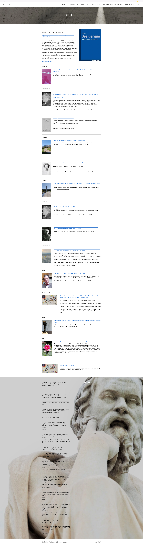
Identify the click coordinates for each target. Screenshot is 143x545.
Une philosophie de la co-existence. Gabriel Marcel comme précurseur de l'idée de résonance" (75, 91)
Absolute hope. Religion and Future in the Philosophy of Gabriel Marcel (69, 140)
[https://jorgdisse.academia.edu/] (4, 1)
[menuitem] (64, 4)
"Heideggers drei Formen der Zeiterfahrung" (63, 118)
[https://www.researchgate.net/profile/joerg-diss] (6, 1)
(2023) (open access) (81, 250)
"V (54, 273)
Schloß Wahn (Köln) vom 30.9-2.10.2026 (50, 389)
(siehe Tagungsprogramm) (50, 529)
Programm (44, 429)
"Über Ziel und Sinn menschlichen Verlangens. (64, 183)
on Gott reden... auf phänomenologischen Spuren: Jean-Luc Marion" (70, 273)
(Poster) (55, 471)
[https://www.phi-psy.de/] (7, 1)
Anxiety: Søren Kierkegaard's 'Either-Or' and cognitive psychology (68, 162)
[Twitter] (2, 1)
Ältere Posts (44, 533)
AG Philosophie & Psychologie (63, 189)
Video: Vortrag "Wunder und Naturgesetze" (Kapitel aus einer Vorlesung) (70, 341)
